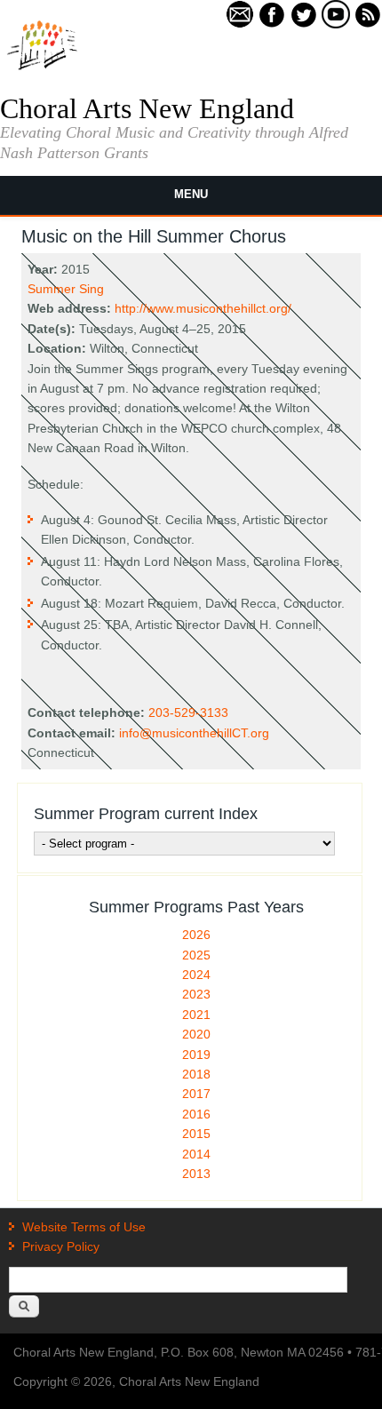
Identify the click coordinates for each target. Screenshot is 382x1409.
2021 (196, 1014)
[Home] (42, 68)
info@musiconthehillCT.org (194, 733)
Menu (191, 194)
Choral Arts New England (147, 108)
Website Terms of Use (84, 1227)
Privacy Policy (60, 1246)
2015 (196, 1133)
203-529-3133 (188, 712)
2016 (196, 1114)
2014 (196, 1154)
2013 (196, 1173)
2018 (196, 1074)
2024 (196, 974)
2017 (196, 1094)
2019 (196, 1054)
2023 (196, 994)
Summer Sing (66, 289)
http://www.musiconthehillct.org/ (203, 308)
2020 (196, 1034)
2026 (196, 934)
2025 (196, 955)
